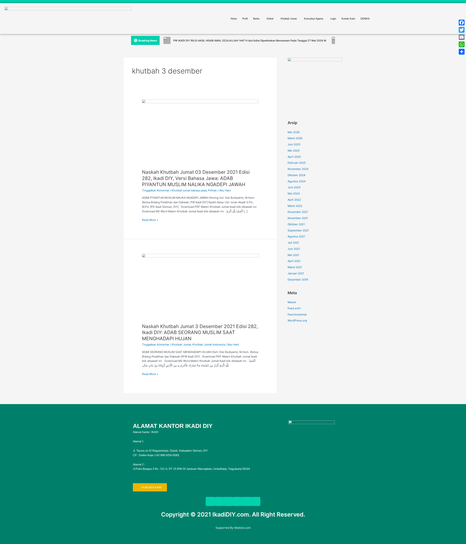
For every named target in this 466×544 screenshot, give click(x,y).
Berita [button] (256, 18)
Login (333, 18)
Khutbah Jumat (181, 344)
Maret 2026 (295, 138)
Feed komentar (297, 314)
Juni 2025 (294, 144)
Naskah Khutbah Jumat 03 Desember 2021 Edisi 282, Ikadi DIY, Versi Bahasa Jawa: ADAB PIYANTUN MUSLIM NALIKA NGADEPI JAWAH (196, 178)
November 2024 (298, 169)
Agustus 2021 (296, 236)
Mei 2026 (294, 132)
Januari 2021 (296, 273)
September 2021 (298, 230)
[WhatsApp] (461, 44)
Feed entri (294, 308)
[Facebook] (461, 22)
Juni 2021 (294, 249)
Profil (245, 18)
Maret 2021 (295, 267)
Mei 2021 (293, 255)
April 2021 (294, 261)
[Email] (461, 37)
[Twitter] (461, 29)
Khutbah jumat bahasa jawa (189, 190)
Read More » (150, 220)
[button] (257, 19)
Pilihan (212, 190)
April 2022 (294, 199)
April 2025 (294, 156)
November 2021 (298, 218)
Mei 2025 (294, 150)
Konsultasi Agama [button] (313, 18)
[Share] (461, 51)
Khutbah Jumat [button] (289, 18)
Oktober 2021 (296, 224)
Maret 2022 (295, 206)
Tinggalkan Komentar (155, 190)
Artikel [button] (270, 18)
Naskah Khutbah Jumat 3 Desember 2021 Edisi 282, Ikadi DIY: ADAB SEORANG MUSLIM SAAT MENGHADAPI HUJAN (200, 332)
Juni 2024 (294, 187)
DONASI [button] (365, 18)
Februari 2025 (297, 162)
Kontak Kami (348, 18)
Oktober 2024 (296, 175)
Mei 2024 (294, 193)
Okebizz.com (242, 527)
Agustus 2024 (297, 181)
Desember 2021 (298, 212)
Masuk (292, 302)
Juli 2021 (293, 242)
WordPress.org (297, 320)
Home (234, 18)
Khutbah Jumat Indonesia (208, 344)
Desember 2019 (298, 279)
